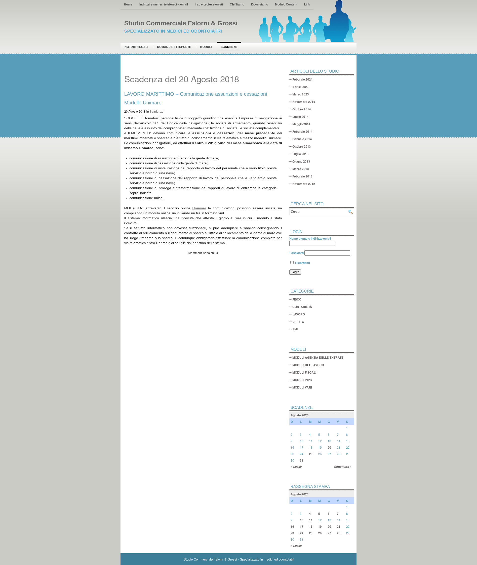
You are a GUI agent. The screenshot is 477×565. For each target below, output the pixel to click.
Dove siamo (259, 4)
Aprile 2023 (300, 87)
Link (307, 4)
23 (292, 533)
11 (311, 520)
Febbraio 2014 (302, 131)
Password (296, 253)
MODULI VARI (302, 387)
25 (311, 454)
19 (320, 526)
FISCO (296, 299)
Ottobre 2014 (301, 109)
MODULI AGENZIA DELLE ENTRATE (317, 357)
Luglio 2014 (300, 116)
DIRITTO (298, 321)
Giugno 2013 (301, 161)
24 (301, 533)
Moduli (206, 46)
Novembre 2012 (303, 183)
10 (301, 520)
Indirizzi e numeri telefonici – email (163, 4)
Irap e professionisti (209, 4)
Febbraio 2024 (302, 79)
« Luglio (296, 467)
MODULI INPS (302, 380)
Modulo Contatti (286, 4)
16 (292, 526)
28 (338, 533)
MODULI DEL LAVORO (308, 365)
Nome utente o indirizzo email (310, 238)
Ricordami (302, 263)
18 (311, 526)
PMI (295, 329)
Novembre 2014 (303, 101)
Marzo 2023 (300, 94)
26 (320, 533)
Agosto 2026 (300, 415)
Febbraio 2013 (302, 176)
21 (338, 526)
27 (329, 533)
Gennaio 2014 (302, 139)
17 (301, 526)
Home (128, 4)
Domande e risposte (174, 46)
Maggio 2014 (301, 124)
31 (301, 460)
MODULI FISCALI (304, 372)
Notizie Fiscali (136, 46)
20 (329, 447)
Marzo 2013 (300, 169)
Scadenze (229, 46)
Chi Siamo (237, 4)
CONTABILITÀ (302, 306)
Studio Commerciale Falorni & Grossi (181, 23)
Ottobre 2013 (301, 146)
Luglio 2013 (300, 154)
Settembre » (343, 467)
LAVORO (298, 314)
